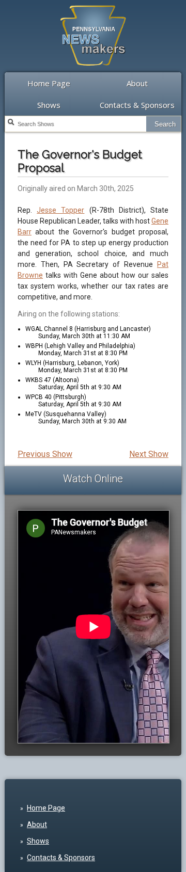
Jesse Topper (60, 210)
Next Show (148, 454)
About (137, 83)
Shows (48, 105)
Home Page (48, 83)
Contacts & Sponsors (137, 105)
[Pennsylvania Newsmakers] (93, 71)
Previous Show (45, 454)
